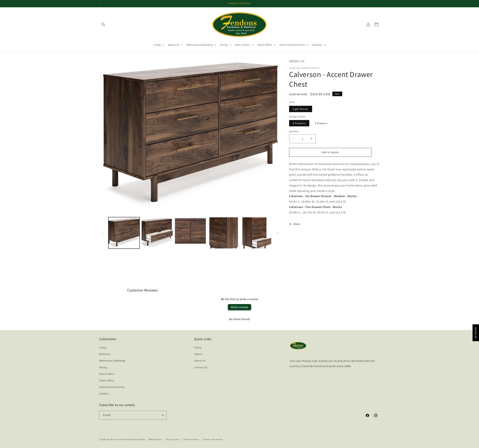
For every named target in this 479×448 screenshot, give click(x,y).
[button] (103, 24)
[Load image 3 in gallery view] (157, 232)
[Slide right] (277, 233)
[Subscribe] (162, 415)
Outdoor (104, 393)
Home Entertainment (112, 387)
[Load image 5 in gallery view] (223, 232)
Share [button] (296, 223)
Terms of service (191, 439)
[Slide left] (103, 233)
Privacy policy (173, 439)
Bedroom (104, 354)
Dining (103, 367)
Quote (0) (476, 332)
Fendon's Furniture (116, 439)
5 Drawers (321, 123)
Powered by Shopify (135, 439)
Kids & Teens (106, 374)
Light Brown (300, 108)
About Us (199, 360)
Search (198, 354)
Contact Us (201, 367)
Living (102, 347)
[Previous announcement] (100, 3)
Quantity (293, 131)
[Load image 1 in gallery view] (124, 232)
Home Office (106, 380)
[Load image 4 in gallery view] (190, 232)
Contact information (213, 439)
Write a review (239, 307)
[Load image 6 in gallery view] (256, 232)
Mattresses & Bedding (112, 360)
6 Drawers (299, 123)
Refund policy (155, 439)
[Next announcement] (378, 3)
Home (197, 347)
